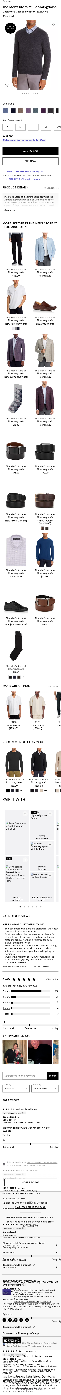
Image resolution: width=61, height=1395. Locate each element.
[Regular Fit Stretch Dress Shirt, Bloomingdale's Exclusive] (16, 550)
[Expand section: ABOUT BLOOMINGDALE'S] (30, 1260)
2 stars (6, 1008)
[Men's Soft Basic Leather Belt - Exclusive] (16, 494)
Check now (46, 1301)
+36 (45, 790)
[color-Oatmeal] (41, 790)
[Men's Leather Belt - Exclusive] (44, 494)
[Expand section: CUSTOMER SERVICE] (30, 1245)
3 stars (6, 1002)
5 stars (6, 991)
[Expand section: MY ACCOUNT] (30, 1252)
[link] (16, 272)
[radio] (14, 328)
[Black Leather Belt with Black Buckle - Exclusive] (44, 446)
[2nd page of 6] (24, 906)
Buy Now (30, 161)
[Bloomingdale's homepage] (4, 1)
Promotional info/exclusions (26, 1301)
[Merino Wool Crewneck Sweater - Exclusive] (14, 762)
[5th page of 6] (36, 906)
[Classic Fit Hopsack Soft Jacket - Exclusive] (44, 249)
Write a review (52, 979)
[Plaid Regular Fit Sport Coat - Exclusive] (44, 350)
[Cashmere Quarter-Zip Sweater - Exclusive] (38, 762)
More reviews (31, 1182)
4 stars (6, 997)
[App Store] (12, 1340)
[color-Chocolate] (46, 528)
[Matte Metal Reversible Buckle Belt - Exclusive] (44, 598)
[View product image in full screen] (7, 86)
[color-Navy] (18, 328)
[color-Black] (10, 677)
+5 (21, 790)
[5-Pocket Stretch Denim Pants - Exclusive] (16, 249)
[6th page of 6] (40, 906)
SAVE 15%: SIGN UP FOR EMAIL (30, 1207)
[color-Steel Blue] (12, 790)
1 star (6, 1014)
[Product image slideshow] (30, 59)
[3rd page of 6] (28, 906)
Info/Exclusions (32, 179)
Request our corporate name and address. (30, 1383)
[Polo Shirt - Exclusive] (16, 297)
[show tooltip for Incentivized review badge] (23, 1113)
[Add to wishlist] (53, 24)
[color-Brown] (42, 528)
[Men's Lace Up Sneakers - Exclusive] (16, 598)
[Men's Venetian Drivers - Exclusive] (44, 297)
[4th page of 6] (32, 906)
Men (10, 1)
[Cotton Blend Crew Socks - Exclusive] (16, 646)
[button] (30, 59)
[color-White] (13, 328)
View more (9, 210)
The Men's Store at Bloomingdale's (30, 7)
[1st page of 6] (20, 906)
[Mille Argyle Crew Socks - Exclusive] (16, 398)
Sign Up (40, 171)
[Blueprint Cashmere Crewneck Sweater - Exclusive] (44, 550)
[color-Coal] (36, 790)
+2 (23, 677)
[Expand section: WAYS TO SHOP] (30, 1267)
